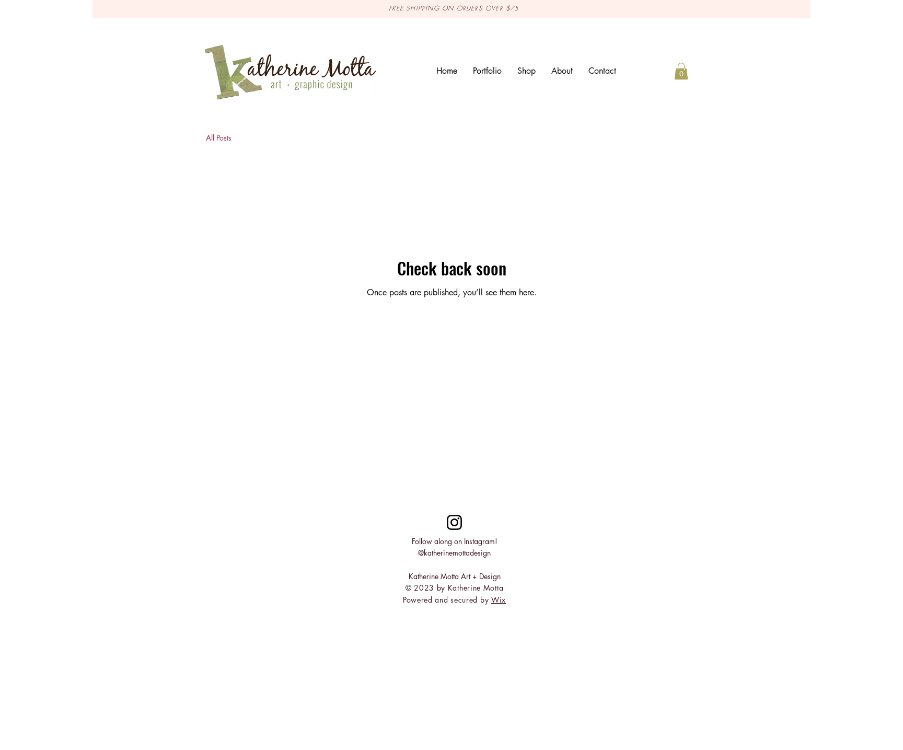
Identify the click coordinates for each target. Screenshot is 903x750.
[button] (681, 71)
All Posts (218, 138)
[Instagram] (454, 522)
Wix (498, 600)
